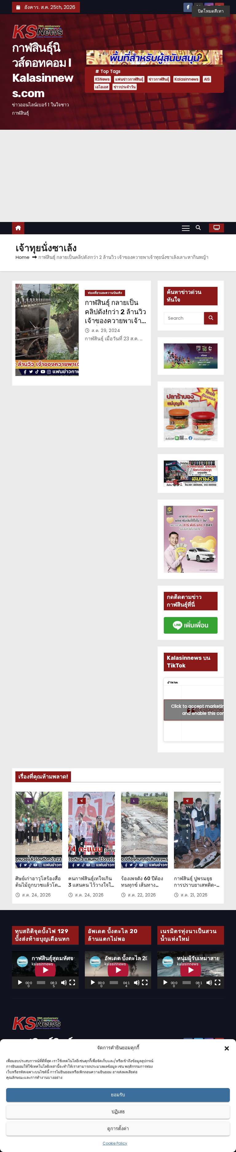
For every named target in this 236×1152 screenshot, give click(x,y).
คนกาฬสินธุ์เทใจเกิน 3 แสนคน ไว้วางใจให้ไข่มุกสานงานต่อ (91, 885)
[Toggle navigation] (186, 227)
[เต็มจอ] (72, 983)
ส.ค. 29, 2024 (106, 330)
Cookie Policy (115, 1143)
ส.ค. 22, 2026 (142, 895)
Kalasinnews (187, 79)
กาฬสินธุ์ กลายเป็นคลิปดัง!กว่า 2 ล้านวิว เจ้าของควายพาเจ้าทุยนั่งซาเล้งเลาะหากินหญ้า (115, 321)
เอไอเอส (101, 86)
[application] (45, 970)
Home (23, 257)
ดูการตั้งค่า (118, 1128)
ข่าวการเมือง (82, 801)
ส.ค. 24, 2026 (36, 895)
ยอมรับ (118, 1094)
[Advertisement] (118, 176)
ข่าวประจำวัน (125, 86)
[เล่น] (20, 983)
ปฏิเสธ (118, 1111)
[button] (227, 1048)
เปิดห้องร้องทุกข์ (29, 801)
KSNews (102, 79)
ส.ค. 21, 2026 (194, 895)
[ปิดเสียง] (64, 983)
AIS (207, 79)
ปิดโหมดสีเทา (211, 11)
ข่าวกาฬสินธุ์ (159, 79)
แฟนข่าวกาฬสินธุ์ (129, 79)
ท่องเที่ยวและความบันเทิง (105, 293)
